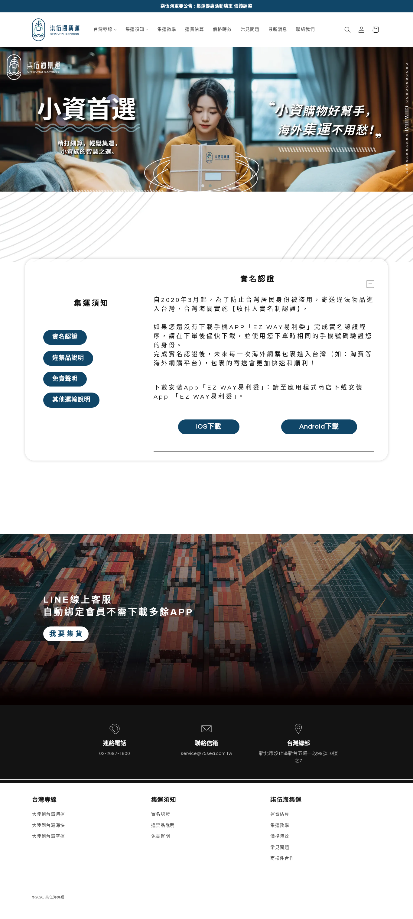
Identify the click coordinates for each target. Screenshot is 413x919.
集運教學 (279, 825)
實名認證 (160, 814)
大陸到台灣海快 (48, 825)
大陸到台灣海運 (48, 814)
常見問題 (279, 847)
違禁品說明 (163, 825)
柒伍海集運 (55, 897)
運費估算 (279, 814)
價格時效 (279, 836)
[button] (347, 30)
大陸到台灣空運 (48, 836)
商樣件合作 (282, 858)
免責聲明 (160, 836)
